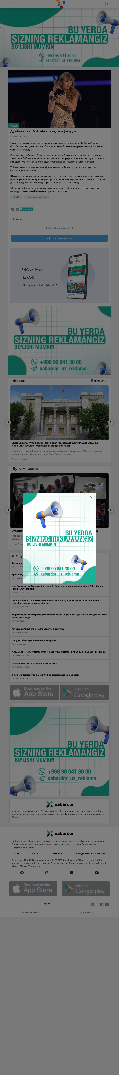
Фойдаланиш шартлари (90, 854)
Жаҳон (14, 125)
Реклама (36, 854)
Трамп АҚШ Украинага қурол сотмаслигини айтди (63, 443)
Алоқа (18, 854)
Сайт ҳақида (59, 854)
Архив (47, 903)
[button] (8, 441)
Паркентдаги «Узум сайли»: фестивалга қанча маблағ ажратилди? (73, 530)
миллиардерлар (37, 197)
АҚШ (17, 197)
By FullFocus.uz (88, 912)
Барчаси (98, 380)
